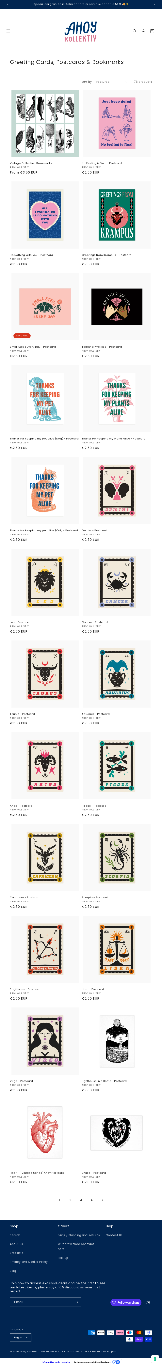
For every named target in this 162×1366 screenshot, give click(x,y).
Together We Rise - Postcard (102, 347)
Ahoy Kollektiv (29, 1351)
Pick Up (63, 1258)
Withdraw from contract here (76, 1246)
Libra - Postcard (93, 989)
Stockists (16, 1253)
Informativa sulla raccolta (56, 1362)
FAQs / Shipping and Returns (79, 1235)
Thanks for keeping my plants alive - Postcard (114, 438)
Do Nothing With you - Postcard (31, 255)
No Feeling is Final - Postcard (102, 163)
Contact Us (114, 1235)
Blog (13, 1271)
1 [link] (59, 1200)
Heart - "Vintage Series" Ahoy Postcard (37, 1173)
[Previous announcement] (7, 4)
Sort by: (87, 82)
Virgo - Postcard (21, 1081)
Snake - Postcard (94, 1173)
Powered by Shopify (104, 1351)
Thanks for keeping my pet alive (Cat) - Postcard (44, 530)
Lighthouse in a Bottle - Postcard (104, 1081)
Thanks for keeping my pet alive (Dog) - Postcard (44, 438)
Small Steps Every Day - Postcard (33, 347)
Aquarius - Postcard (96, 714)
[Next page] (102, 1200)
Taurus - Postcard (22, 714)
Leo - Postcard (20, 622)
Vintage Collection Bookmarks (31, 163)
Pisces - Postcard (94, 806)
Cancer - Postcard (95, 622)
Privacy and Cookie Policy (29, 1262)
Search (15, 1235)
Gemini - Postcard (94, 530)
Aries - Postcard (21, 806)
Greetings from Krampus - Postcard (107, 255)
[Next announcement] (154, 4)
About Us (16, 1244)
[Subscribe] (76, 1302)
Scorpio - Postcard (95, 897)
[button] (8, 31)
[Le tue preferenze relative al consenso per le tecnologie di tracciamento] (155, 1359)
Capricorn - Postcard (25, 897)
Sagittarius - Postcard (25, 989)
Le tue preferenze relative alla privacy (92, 1362)
